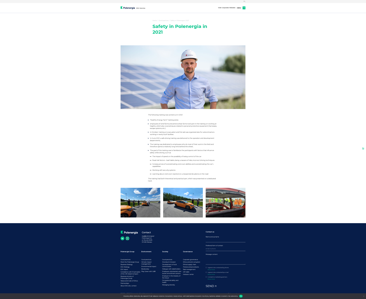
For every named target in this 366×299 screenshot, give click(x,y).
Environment (146, 252)
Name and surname (212, 237)
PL (244, 1)
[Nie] (364, 296)
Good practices (164, 20)
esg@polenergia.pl (148, 236)
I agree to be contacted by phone (218, 267)
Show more (211, 269)
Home (154, 20)
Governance (188, 252)
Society (165, 252)
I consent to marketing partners (217, 277)
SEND (210, 286)
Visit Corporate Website (226, 8)
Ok (241, 296)
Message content (212, 254)
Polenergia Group (127, 252)
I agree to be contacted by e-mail (218, 272)
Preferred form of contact (214, 245)
